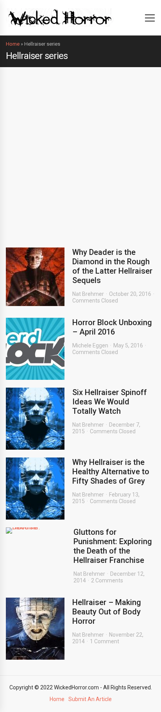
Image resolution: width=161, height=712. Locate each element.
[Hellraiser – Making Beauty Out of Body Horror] (35, 629)
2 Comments (107, 580)
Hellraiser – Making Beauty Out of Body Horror (106, 612)
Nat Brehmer (88, 294)
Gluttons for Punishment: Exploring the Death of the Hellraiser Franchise (112, 546)
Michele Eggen (90, 345)
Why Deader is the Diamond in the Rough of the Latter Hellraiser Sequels (112, 266)
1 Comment (104, 641)
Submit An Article (90, 699)
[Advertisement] (80, 151)
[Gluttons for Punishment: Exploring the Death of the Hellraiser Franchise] (36, 530)
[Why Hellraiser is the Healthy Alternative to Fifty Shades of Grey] (35, 488)
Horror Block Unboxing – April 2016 (112, 327)
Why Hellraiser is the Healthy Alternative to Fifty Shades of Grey (110, 471)
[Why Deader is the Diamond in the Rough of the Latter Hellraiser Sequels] (35, 276)
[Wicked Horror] (60, 17)
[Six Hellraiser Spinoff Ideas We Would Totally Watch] (35, 419)
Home (13, 44)
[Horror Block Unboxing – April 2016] (35, 349)
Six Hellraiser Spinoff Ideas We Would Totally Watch (109, 402)
